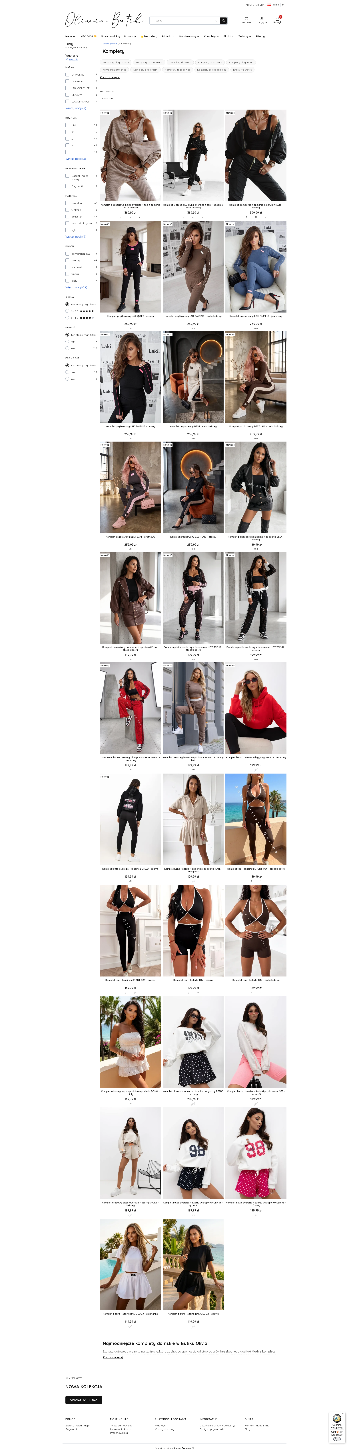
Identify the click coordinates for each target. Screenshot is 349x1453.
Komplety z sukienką (114, 69)
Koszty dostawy (164, 1429)
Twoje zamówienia (121, 1425)
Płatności (160, 1425)
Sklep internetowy (173, 1448)
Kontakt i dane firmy (257, 1425)
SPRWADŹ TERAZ (83, 1400)
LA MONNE (77, 74)
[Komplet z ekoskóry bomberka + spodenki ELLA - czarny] (255, 488)
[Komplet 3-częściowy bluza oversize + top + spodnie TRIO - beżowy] (130, 156)
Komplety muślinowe (210, 62)
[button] (223, 20)
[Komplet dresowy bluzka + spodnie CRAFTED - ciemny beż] (193, 708)
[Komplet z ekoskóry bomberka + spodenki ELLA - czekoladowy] (130, 598)
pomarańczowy (81, 253)
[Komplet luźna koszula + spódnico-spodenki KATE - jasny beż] (193, 820)
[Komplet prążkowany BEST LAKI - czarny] (193, 488)
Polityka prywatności (212, 1429)
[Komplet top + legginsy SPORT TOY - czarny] (130, 931)
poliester (76, 216)
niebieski (76, 267)
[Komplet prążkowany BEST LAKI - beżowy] (193, 377)
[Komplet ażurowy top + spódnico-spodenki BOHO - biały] (130, 1042)
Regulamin (71, 1429)
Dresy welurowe (242, 69)
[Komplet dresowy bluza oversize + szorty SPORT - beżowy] (130, 1153)
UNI (73, 125)
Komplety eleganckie (241, 62)
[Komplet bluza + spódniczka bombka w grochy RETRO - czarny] (193, 1042)
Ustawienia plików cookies (216, 1425)
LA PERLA (77, 81)
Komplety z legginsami (116, 62)
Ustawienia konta (120, 1429)
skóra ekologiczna (82, 223)
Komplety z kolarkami (145, 69)
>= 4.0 (74, 317)
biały (74, 280)
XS (72, 132)
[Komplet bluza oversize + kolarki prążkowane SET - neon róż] (255, 1042)
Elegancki (77, 186)
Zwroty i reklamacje (77, 1425)
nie (73, 348)
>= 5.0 (74, 311)
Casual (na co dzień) (80, 177)
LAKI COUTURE (80, 88)
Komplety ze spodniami (149, 62)
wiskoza (76, 209)
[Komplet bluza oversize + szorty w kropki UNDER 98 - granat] (193, 1153)
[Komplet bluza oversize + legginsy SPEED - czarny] (130, 820)
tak (73, 341)
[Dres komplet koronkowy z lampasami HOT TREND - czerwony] (130, 708)
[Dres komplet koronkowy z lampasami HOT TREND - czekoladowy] (193, 598)
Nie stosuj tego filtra (83, 304)
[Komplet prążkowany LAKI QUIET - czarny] (130, 267)
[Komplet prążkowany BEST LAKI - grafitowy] (130, 488)
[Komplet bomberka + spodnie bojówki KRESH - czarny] (255, 156)
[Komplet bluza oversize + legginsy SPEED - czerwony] (255, 708)
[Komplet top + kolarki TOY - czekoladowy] (255, 931)
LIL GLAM (76, 94)
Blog (247, 1429)
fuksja (75, 274)
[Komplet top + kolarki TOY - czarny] (193, 931)
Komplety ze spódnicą (177, 69)
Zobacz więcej (110, 77)
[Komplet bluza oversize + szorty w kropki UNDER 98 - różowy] (255, 1153)
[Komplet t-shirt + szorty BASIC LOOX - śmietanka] (130, 1265)
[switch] (337, 1439)
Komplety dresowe (180, 62)
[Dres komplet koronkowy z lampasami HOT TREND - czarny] (255, 598)
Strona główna (110, 43)
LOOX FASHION (80, 101)
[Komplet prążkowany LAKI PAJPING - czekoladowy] (193, 267)
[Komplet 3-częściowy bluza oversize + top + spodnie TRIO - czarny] (193, 156)
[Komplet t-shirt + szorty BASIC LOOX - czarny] (193, 1265)
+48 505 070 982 (254, 4)
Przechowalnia (119, 1432)
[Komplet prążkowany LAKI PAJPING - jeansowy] (255, 267)
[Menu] (343, 1414)
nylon (74, 230)
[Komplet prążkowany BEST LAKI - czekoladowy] (255, 377)
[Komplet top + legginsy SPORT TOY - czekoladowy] (255, 820)
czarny (75, 260)
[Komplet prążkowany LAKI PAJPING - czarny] (130, 377)
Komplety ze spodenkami (211, 69)
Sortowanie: (107, 91)
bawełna (76, 203)
